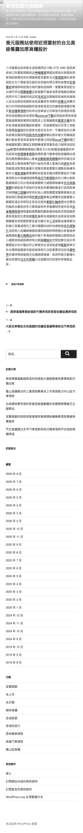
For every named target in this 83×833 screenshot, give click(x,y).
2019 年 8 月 (14, 662)
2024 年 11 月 (14, 623)
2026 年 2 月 (14, 521)
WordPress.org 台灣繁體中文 (24, 797)
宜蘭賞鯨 (11, 686)
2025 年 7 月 (14, 560)
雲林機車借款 (14, 733)
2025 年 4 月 (14, 584)
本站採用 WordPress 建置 (21, 823)
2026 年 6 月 (14, 489)
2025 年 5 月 (14, 576)
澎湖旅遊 (11, 718)
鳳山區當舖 (13, 749)
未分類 (10, 702)
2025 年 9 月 (14, 544)
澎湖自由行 (13, 726)
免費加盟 (37, 197)
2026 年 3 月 (14, 513)
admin (32, 37)
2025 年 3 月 (14, 592)
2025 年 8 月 (14, 552)
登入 (9, 773)
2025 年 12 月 (14, 529)
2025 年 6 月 (14, 568)
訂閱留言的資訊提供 (19, 789)
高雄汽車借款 (17, 284)
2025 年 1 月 (14, 607)
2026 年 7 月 (14, 481)
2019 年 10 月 (14, 647)
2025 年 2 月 (14, 599)
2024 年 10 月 (14, 631)
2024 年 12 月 (14, 615)
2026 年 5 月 (14, 497)
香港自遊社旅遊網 (24, 6)
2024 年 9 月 (14, 639)
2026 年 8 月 (14, 474)
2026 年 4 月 (14, 505)
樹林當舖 (11, 710)
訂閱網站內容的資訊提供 (22, 781)
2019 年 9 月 (14, 655)
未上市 (10, 694)
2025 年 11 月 (14, 536)
